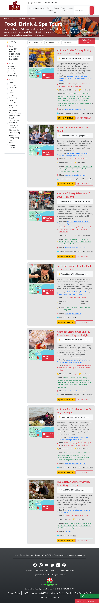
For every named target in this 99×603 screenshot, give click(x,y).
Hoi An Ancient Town (69, 445)
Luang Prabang (14, 133)
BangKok (12, 145)
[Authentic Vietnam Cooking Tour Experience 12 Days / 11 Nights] (41, 339)
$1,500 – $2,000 (14, 56)
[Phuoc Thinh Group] (50, 582)
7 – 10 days (12, 71)
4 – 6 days (11, 69)
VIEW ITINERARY (85, 118)
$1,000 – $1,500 (14, 54)
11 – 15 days (12, 73)
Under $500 (13, 49)
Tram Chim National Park (14, 119)
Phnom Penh (13, 128)
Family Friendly (77, 156)
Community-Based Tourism (67, 457)
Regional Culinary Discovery (80, 98)
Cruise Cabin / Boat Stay (85, 113)
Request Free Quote (86, 601)
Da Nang (12, 93)
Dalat (11, 100)
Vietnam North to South (71, 241)
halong (61, 370)
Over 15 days (13, 75)
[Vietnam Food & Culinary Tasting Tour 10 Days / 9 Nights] (41, 57)
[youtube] (46, 565)
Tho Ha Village (83, 159)
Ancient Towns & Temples (72, 94)
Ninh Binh (12, 85)
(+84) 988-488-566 (34, 3)
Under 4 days (13, 66)
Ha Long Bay (77, 86)
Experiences (39, 8)
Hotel (74, 113)
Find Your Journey (87, 41)
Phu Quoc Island (15, 108)
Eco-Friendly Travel (64, 105)
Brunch (84, 109)
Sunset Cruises (73, 103)
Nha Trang (13, 98)
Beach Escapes (69, 453)
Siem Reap (13, 110)
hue (66, 515)
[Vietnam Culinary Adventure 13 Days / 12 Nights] (41, 200)
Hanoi (11, 83)
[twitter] (52, 565)
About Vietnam (59, 555)
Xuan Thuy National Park (14, 124)
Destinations (71, 555)
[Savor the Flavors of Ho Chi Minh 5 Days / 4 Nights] (41, 273)
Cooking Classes (86, 96)
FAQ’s (26, 593)
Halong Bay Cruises (77, 101)
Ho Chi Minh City (69, 84)
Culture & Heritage (73, 76)
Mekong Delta (14, 105)
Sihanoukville (14, 130)
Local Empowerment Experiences (73, 460)
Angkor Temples (15, 113)
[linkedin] (58, 565)
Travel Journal (63, 9)
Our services (50, 9)
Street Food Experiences (72, 96)
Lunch (74, 109)
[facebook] (35, 565)
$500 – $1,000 (14, 51)
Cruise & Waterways (65, 156)
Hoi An (11, 95)
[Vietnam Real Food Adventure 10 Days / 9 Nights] (41, 416)
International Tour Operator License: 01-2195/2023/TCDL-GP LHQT (49, 589)
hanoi (77, 368)
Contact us (70, 9)
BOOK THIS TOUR (66, 118)
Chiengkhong (14, 138)
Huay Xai (12, 148)
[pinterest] (64, 565)
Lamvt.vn (56, 597)
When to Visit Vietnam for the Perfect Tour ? (51, 593)
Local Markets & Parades (83, 453)
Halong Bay (13, 88)
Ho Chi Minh (13, 103)
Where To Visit (56, 10)
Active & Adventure (81, 78)
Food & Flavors (69, 78)
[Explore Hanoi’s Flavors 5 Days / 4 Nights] (41, 135)
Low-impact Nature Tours (71, 171)
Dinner (78, 109)
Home (31, 8)
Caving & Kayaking (64, 101)
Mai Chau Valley (84, 368)
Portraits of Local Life (85, 103)
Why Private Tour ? (83, 593)
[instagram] (41, 565)
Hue (10, 90)
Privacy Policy (14, 593)
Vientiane (12, 135)
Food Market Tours (64, 98)
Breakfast (68, 109)
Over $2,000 (13, 59)
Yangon (12, 143)
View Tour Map (49, 76)
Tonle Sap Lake (14, 115)
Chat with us (89, 596)
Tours (13, 18)
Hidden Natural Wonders (73, 166)
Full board (68, 532)
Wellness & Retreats (73, 153)
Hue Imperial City (83, 227)
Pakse (11, 140)
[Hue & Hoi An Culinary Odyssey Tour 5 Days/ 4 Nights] (41, 489)
